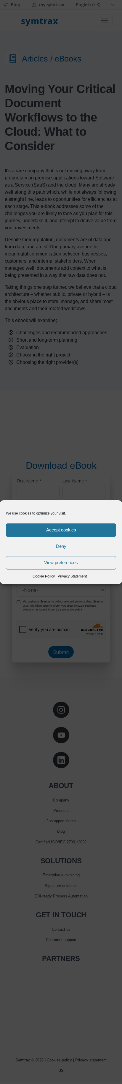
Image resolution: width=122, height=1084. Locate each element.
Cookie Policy (44, 576)
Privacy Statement (72, 576)
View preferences (61, 562)
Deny (61, 546)
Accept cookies (61, 529)
